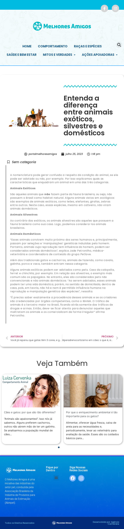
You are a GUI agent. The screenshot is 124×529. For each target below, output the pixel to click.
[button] (56, 477)
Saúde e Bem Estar (21, 55)
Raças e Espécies (88, 46)
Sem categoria (24, 162)
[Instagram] (115, 8)
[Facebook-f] (104, 8)
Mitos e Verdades (57, 55)
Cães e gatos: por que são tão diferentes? (30, 412)
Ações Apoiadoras (98, 55)
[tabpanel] (31, 409)
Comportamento (52, 46)
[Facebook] (72, 478)
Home (26, 46)
